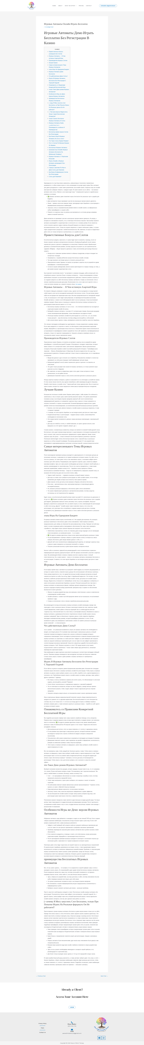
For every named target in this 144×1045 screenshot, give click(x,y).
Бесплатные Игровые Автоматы (58, 147)
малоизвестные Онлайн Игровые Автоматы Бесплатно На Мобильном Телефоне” (58, 152)
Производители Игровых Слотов (58, 60)
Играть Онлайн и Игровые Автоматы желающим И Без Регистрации (57, 163)
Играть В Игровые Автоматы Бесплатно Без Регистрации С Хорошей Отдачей (57, 81)
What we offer (70, 5)
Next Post (104, 976)
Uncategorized (49, 27)
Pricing (81, 5)
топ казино (78, 284)
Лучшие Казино (53, 62)
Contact (89, 5)
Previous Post (41, 976)
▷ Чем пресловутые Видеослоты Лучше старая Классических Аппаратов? (58, 114)
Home (54, 5)
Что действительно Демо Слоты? (58, 76)
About (60, 5)
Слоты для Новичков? (55, 176)
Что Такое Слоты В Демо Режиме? (59, 141)
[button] (108, 5)
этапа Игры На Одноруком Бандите (59, 69)
